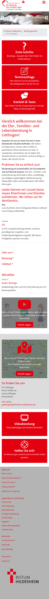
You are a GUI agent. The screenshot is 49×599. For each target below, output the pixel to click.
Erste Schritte (6, 502)
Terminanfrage (7, 518)
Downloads (6, 545)
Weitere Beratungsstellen (11, 526)
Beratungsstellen (30, 31)
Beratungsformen (8, 510)
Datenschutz (6, 556)
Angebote (5, 522)
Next (46, 17)
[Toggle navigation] (44, 2)
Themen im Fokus (8, 482)
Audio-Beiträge (9, 283)
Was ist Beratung (8, 506)
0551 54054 (6, 401)
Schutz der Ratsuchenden (11, 478)
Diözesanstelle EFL (8, 487)
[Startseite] (15, 5)
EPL (3, 224)
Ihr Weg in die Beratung (10, 514)
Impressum (6, 561)
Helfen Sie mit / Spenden (11, 491)
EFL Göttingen (14, 20)
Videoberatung (7, 529)
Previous (2, 17)
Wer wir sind (6, 473)
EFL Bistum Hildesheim (12, 31)
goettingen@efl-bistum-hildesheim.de (18, 404)
